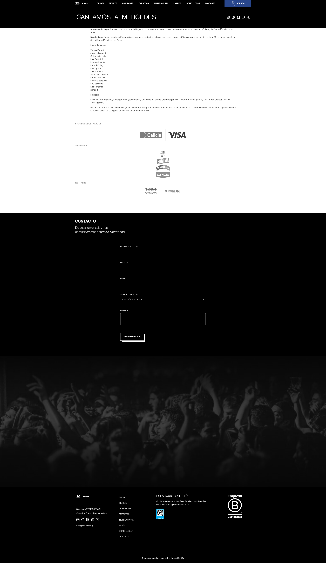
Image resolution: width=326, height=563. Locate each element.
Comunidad (127, 3)
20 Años (177, 3)
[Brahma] (163, 163)
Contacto (210, 3)
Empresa (124, 262)
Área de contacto (129, 295)
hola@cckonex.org (84, 526)
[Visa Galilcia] (163, 140)
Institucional (161, 3)
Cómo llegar (193, 3)
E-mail (123, 279)
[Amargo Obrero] (163, 170)
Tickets (113, 3)
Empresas (144, 3)
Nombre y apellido (129, 246)
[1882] (163, 156)
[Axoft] (151, 193)
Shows (100, 3)
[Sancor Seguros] (172, 193)
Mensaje (124, 311)
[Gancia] (163, 177)
